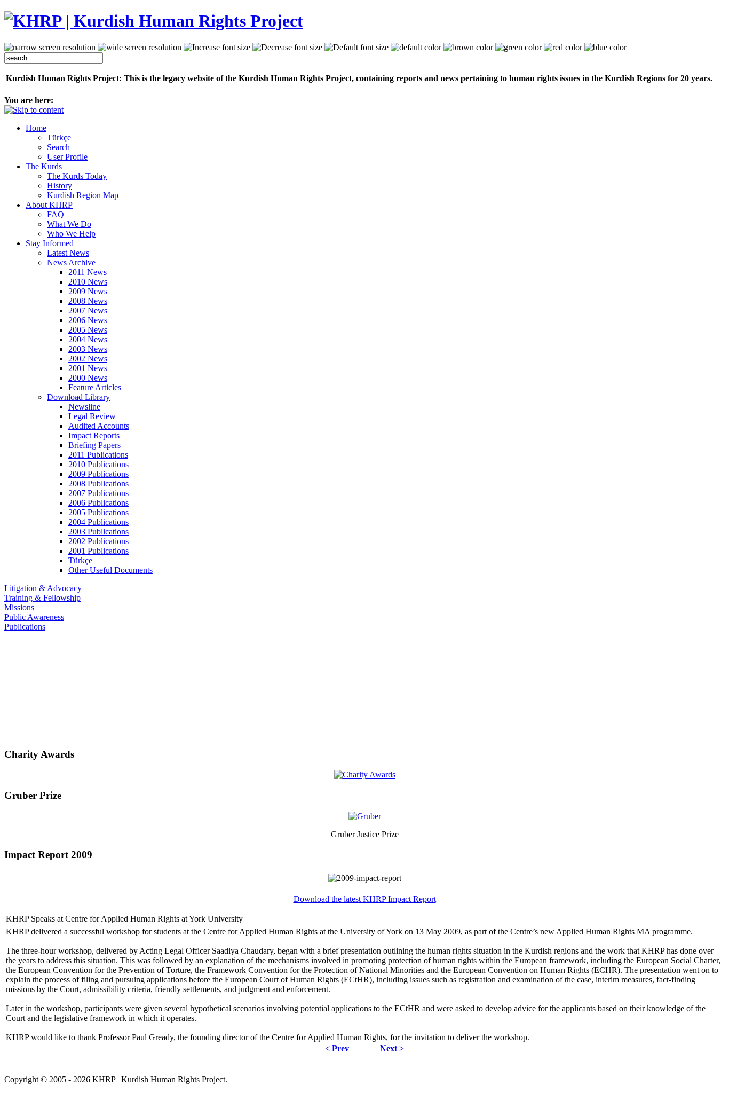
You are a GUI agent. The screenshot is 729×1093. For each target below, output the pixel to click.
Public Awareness (34, 617)
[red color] (563, 47)
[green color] (518, 47)
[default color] (416, 47)
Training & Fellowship (42, 597)
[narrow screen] (50, 47)
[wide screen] (139, 47)
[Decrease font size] (287, 47)
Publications (24, 626)
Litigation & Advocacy (43, 588)
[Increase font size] (217, 47)
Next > (392, 1048)
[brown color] (468, 47)
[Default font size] (356, 47)
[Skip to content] (34, 109)
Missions (19, 607)
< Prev (337, 1048)
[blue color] (605, 47)
